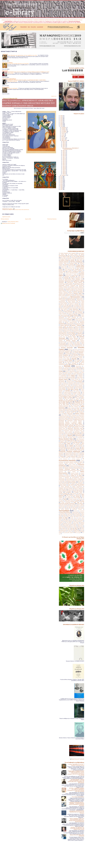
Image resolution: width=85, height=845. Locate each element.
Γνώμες (70, 319)
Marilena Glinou (76, 523)
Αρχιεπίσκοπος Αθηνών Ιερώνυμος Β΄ (73, 278)
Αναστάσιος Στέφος (79, 264)
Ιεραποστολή (65, 369)
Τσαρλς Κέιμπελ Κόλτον (69, 500)
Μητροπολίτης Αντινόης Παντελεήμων (77, 416)
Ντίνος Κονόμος (76, 448)
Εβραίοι (74, 341)
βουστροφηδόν (5, 87)
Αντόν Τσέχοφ (67, 269)
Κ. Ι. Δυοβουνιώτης (62, 375)
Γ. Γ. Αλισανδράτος (62, 300)
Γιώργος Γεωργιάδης (62, 313)
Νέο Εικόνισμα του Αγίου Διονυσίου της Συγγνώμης (18, 63)
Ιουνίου (63, 135)
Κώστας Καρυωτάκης (79, 387)
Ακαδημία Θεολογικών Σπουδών (67, 259)
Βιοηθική (65, 298)
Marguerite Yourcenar (67, 523)
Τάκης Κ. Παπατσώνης (76, 494)
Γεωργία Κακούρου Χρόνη (73, 301)
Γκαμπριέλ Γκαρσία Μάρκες (71, 318)
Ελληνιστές (71, 349)
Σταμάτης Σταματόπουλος (77, 486)
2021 (61, 122)
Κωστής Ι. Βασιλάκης (79, 388)
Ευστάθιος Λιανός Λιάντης (64, 357)
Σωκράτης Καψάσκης (63, 493)
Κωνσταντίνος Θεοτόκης (72, 382)
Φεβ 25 (64, 144)
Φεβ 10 (64, 166)
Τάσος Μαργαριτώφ (68, 497)
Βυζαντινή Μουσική (62, 299)
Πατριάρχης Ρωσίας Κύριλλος (74, 470)
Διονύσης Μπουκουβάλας (77, 335)
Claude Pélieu (62, 514)
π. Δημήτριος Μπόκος (64, 457)
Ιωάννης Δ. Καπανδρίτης (74, 372)
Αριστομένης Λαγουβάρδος (69, 276)
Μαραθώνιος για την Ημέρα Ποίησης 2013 (71, 401)
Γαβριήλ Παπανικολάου (71, 300)
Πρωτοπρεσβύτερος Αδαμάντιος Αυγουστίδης (67, 476)
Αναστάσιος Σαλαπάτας (69, 264)
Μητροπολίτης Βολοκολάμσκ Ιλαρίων (67, 417)
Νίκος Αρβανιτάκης (76, 442)
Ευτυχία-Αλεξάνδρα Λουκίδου (76, 357)
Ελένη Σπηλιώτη (81, 346)
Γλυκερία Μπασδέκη (62, 319)
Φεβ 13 (64, 162)
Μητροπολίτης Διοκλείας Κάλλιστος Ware (76, 418)
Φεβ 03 (64, 173)
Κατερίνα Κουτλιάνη (75, 379)
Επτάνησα (68, 353)
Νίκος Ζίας (68, 444)
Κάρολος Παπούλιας (71, 378)
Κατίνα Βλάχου (69, 380)
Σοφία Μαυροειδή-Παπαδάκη (64, 483)
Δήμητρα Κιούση (72, 324)
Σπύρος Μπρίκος (63, 485)
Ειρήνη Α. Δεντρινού (80, 341)
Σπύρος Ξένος (70, 485)
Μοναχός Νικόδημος (62, 435)
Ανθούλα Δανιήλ (80, 266)
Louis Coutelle (76, 522)
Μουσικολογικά (79, 435)
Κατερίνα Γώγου (80, 378)
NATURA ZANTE (21, 19)
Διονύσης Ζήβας (72, 334)
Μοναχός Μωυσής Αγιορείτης (77, 434)
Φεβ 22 (64, 150)
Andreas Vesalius (75, 512)
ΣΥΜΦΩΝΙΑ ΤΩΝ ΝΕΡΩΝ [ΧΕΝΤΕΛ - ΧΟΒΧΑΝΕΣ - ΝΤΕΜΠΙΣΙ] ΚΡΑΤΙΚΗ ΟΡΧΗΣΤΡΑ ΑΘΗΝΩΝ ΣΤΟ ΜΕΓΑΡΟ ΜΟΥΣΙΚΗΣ (76, 804)
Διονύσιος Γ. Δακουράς (73, 339)
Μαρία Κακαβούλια (74, 406)
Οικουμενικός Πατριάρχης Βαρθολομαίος (69, 451)
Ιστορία (61, 371)
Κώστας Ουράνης (70, 388)
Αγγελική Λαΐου (64, 254)
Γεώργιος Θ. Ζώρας (80, 302)
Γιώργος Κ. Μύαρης (71, 313)
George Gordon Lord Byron (68, 516)
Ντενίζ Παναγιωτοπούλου (65, 448)
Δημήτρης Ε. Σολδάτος (73, 326)
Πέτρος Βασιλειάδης (74, 474)
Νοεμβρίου (63, 128)
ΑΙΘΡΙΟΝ (46, 19)
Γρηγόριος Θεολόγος (79, 319)
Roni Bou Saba (74, 529)
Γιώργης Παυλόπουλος (68, 311)
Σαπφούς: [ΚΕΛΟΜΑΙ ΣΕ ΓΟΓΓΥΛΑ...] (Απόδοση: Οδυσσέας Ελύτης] (76, 765)
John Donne (61, 521)
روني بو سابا (77, 532)
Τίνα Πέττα (61, 500)
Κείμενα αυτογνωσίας (78, 380)
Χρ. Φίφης (65, 508)
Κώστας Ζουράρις (62, 387)
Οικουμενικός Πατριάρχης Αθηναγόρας (75, 450)
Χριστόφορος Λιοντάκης (77, 509)
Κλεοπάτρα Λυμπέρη (70, 381)
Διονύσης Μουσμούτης (65, 335)
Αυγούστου (63, 132)
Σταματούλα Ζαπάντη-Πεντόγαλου (65, 487)
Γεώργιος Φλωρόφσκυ (67, 305)
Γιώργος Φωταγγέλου (72, 317)
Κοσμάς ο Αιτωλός (62, 382)
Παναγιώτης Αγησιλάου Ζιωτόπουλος (66, 463)
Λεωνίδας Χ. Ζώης (76, 392)
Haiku (65, 519)
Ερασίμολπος (74, 353)
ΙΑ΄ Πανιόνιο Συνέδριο (74, 367)
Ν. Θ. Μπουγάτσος (80, 436)
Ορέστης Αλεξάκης (77, 452)
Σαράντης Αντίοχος (72, 482)
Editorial (64, 515)
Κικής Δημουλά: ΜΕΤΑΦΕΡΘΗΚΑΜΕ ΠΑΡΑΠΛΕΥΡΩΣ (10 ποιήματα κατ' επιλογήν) (76, 812)
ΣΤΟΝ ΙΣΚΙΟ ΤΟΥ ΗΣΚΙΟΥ (11, 19)
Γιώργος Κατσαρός (80, 313)
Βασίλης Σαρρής (76, 295)
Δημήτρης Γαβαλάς (62, 326)
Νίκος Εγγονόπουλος (25, 209)
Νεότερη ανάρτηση (5, 218)
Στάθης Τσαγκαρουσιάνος (79, 485)
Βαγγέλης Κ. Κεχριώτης (63, 292)
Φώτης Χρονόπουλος (73, 504)
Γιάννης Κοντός (73, 307)
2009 (61, 186)
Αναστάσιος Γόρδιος (63, 263)
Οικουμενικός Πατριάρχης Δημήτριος (65, 452)
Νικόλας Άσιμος (68, 442)
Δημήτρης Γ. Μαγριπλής (76, 325)
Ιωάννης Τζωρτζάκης (62, 374)
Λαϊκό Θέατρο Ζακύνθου (73, 389)
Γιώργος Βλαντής (69, 312)
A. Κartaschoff (81, 510)
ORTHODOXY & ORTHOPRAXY (9, 78)
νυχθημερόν (5, 54)
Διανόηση (80, 333)
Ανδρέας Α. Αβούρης (62, 265)
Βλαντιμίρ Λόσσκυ (72, 298)
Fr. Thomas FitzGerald (76, 515)
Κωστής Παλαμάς (62, 389)
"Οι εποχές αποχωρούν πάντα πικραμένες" (67, 253)
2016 (61, 177)
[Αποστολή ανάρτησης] (13, 208)
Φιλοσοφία (82, 501)
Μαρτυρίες (74, 411)
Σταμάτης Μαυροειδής (65, 486)
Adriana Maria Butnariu (65, 512)
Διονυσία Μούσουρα (73, 338)
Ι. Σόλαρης (66, 367)
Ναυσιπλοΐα (80, 437)
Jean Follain (72, 520)
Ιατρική (79, 368)
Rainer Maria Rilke (66, 529)
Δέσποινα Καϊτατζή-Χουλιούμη (71, 322)
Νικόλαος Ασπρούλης (80, 440)
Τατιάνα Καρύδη (77, 497)
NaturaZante (5, 70)
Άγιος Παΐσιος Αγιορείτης (65, 257)
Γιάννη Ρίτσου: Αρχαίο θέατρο (78, 796)
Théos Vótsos (70, 530)
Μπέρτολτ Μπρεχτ (62, 436)
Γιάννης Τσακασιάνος (67, 310)
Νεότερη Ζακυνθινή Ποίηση (66, 439)
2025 (61, 117)
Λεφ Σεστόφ (78, 391)
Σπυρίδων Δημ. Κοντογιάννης (77, 483)
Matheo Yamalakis (65, 524)
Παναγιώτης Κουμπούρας (73, 465)
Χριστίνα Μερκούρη (65, 509)
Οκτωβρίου (63, 130)
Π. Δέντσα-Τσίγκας (80, 456)
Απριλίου (63, 137)
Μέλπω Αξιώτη (64, 415)
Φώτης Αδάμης (80, 503)
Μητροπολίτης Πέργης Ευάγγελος (65, 427)
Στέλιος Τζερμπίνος (62, 489)
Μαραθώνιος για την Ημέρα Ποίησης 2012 (67, 400)
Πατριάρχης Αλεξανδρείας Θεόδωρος (67, 469)
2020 (61, 123)
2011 (61, 184)
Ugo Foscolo (76, 530)
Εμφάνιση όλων (53, 96)
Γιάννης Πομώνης (81, 308)
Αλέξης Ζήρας (72, 262)
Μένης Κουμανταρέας (73, 415)
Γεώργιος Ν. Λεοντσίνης (74, 303)
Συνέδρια (60, 492)
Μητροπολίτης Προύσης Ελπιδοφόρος (66, 429)
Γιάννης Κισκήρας (66, 307)
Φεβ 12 (64, 163)
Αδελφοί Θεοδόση (75, 257)
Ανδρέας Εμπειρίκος (71, 265)
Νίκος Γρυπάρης (76, 443)
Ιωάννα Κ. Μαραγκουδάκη (70, 371)
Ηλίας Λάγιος (67, 362)
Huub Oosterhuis (66, 520)
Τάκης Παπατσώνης (70, 495)
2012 (61, 182)
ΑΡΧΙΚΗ (3, 19)
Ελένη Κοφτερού (62, 346)
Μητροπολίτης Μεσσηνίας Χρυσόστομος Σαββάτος (70, 423)
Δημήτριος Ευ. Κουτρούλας (78, 331)
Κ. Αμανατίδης (80, 374)
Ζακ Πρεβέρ (67, 358)
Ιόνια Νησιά (72, 369)
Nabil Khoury (80, 525)
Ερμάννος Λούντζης (68, 354)
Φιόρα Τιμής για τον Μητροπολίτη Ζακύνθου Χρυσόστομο (71, 503)
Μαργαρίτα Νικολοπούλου (64, 405)
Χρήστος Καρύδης (80, 508)
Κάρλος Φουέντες (62, 378)
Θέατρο (67, 364)
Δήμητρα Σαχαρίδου (80, 324)
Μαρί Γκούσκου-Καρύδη (75, 405)
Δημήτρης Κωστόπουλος (73, 328)
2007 (61, 189)
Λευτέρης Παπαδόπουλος (69, 391)
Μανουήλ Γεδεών (79, 399)
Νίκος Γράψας (67, 443)
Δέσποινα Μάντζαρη (70, 323)
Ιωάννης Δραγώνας (68, 373)
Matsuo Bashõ (73, 524)
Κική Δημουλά (61, 381)
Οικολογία (63, 450)
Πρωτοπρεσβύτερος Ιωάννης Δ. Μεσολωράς (74, 478)
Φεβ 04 (64, 172)
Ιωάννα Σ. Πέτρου (80, 371)
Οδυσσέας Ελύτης (80, 449)
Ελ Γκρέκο (70, 342)
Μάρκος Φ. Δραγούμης (67, 411)
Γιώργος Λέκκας (73, 315)
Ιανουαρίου (63, 175)
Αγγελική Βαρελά (81, 253)
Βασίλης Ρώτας (69, 295)
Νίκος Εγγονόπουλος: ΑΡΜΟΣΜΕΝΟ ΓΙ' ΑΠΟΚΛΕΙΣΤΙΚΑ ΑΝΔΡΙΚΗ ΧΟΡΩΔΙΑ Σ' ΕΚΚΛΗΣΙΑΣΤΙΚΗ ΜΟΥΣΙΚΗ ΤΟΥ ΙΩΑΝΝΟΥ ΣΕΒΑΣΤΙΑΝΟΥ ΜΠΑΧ (28, 103)
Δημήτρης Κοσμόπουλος (69, 327)
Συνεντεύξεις (68, 492)
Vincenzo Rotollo (62, 531)
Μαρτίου (63, 139)
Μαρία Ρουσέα (80, 408)
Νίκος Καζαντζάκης (79, 445)
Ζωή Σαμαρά (77, 361)
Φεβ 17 (64, 157)
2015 (61, 178)
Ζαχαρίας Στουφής (68, 360)
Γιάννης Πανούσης (72, 308)
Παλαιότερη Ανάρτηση (51, 218)
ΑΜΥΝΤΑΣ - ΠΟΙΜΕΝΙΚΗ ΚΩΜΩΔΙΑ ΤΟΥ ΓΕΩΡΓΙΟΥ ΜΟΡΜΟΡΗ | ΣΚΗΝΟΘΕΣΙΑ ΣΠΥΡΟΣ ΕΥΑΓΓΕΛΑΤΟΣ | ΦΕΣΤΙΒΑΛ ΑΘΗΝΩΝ (75, 790)
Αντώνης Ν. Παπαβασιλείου (73, 271)
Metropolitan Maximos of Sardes (70, 525)
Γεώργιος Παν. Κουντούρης (73, 304)
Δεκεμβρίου (63, 127)
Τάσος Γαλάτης (68, 496)
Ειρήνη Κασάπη (63, 342)
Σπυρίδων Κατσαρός (62, 484)
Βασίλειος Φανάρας (62, 294)
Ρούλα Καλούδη (62, 479)
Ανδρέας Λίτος (63, 266)
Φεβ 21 (64, 151)
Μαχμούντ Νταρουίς (70, 412)
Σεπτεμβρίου (64, 131)
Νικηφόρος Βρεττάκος (70, 440)
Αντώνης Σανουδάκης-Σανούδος (72, 272)
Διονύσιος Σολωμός (71, 340)
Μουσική (70, 435)
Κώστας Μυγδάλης (62, 388)
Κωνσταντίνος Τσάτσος (63, 386)
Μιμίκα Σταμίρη (77, 433)
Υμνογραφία (77, 500)
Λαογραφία (67, 390)
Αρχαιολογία (65, 277)
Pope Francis (77, 528)
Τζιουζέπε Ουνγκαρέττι (73, 499)
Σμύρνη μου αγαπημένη (12, 88)
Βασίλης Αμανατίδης (71, 294)
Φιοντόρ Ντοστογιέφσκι (66, 502)
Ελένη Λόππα (74, 346)
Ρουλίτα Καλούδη (69, 479)
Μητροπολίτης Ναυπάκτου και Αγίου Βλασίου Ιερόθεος (70, 424)
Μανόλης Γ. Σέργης (75, 398)
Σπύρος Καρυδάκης (80, 484)
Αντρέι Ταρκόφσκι (75, 269)
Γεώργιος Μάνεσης (63, 303)
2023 (61, 119)
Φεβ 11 (64, 164)
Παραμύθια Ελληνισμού (78, 468)
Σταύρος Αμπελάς (76, 487)
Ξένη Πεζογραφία (70, 449)
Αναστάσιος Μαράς (73, 263)
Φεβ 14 (64, 160)
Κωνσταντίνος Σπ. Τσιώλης (65, 385)
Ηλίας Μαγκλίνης (75, 362)
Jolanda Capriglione (68, 521)
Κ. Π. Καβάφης (71, 375)
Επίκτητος (76, 349)
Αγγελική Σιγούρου (74, 254)
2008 (61, 188)
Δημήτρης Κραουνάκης (63, 328)
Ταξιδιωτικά (78, 495)
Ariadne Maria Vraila (76, 513)
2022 (61, 120)
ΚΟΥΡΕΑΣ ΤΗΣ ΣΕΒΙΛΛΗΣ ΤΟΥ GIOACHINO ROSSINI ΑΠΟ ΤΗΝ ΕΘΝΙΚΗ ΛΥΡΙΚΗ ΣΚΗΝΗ (77, 828)
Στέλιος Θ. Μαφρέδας (79, 488)
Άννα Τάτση (72, 268)
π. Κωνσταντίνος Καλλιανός (71, 459)
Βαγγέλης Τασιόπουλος (73, 292)
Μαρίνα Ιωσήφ (76, 409)
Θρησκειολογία (78, 366)
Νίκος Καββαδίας (70, 445)
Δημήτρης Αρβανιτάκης (64, 325)
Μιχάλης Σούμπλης (66, 434)
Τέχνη (64, 499)
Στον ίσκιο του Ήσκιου (7, 62)
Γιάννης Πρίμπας (63, 309)
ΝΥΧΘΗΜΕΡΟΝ (29, 19)
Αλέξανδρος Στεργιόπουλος (64, 262)
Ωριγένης (75, 510)
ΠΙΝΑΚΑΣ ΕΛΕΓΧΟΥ (78, 19)
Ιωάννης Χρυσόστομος (72, 374)
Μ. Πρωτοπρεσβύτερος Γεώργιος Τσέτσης (67, 396)
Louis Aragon (68, 522)
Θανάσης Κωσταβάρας (72, 363)
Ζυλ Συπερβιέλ (77, 360)
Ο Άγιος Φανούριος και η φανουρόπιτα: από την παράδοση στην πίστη (22, 55)
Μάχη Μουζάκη (62, 412)
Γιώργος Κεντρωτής (64, 315)
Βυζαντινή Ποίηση (70, 299)
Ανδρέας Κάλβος (80, 265)
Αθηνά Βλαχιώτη (81, 258)
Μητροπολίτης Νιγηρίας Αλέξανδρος (66, 425)
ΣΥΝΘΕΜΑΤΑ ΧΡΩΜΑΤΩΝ (38, 19)
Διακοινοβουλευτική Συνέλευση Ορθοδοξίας (67, 333)
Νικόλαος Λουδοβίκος (73, 441)
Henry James (77, 519)
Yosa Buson (69, 531)
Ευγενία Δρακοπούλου (74, 355)
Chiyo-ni (82, 513)
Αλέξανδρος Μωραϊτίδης (63, 261)
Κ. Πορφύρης (80, 375)
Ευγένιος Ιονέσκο (67, 356)
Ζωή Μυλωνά (69, 361)
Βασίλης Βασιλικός (79, 294)
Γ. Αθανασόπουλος (79, 299)
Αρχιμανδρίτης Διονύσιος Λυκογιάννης (67, 285)
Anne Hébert (68, 513)
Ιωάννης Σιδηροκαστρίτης (78, 373)
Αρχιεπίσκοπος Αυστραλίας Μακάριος (66, 283)
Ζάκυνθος (74, 359)
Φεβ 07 (64, 169)
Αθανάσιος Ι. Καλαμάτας (72, 258)
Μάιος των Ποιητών (68, 397)
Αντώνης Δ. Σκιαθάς (68, 270)
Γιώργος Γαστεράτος (78, 312)
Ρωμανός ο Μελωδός (78, 479)
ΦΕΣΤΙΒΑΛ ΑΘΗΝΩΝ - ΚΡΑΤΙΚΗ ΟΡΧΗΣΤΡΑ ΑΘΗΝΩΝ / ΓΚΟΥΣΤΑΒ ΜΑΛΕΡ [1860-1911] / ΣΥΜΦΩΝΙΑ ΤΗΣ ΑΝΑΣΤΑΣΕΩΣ (76, 781)
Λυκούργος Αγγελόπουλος (70, 395)
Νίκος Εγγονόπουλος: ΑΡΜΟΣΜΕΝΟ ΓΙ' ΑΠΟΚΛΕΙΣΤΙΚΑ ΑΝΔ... (70, 149)
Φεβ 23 (64, 146)
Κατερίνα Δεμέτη (63, 379)
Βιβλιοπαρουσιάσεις (75, 297)
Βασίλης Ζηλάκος (62, 295)
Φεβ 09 (64, 167)
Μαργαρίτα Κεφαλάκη (78, 404)
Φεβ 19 (64, 154)
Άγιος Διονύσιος (80, 256)
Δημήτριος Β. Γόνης (67, 331)
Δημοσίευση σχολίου (6, 216)
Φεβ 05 (64, 171)
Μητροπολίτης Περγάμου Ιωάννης (75, 426)
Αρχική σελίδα (28, 218)
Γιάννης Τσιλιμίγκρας (76, 310)
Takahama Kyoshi (63, 530)
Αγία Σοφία (73, 256)
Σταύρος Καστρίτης (69, 488)
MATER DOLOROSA (68, 19)
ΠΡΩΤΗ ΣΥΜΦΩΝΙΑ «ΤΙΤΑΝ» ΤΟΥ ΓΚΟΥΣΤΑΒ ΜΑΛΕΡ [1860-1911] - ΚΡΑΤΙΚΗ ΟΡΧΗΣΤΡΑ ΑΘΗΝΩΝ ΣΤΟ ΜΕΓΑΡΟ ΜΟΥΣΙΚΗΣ (76, 820)
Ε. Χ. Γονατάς (68, 341)
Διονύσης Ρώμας (62, 336)
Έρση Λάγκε (75, 354)
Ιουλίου (63, 133)
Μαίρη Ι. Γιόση (77, 397)
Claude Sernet (69, 514)
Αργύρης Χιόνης (69, 275)
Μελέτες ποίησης (79, 413)
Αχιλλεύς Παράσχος (62, 291)
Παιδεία (81, 462)
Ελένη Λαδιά (68, 346)
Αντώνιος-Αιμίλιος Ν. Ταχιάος (70, 274)
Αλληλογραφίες (80, 262)
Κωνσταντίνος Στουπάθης (77, 385)
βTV (63, 19)
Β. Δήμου (70, 291)
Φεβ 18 (64, 155)
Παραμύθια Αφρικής (68, 468)
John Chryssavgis (79, 520)
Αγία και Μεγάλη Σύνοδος (64, 256)
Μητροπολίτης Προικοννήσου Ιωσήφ (75, 428)
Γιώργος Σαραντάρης (68, 316)
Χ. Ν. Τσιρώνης (81, 504)
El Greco (69, 515)
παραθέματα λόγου (21, 4)
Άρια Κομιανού (76, 275)
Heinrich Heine (70, 519)
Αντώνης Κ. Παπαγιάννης (78, 270)
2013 (61, 181)
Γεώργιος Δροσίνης (71, 302)
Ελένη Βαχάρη (77, 342)
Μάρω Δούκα (80, 411)
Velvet (82, 530)
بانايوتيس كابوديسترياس (68, 532)
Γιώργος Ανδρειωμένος (79, 311)
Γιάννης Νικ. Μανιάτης (64, 308)
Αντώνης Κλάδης (62, 271)
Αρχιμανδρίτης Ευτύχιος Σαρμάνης (75, 286)
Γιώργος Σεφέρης (76, 316)
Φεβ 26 (64, 142)
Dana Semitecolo (77, 514)
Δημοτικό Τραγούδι (79, 332)
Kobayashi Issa (62, 522)
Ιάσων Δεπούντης (74, 368)
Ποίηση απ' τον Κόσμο (76, 475)
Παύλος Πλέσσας (72, 471)
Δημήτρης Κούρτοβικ (79, 327)
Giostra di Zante (63, 518)
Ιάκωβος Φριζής (66, 368)
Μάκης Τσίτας (67, 398)
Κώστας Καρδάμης (70, 387)
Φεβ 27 (64, 141)
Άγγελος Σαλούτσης (70, 255)
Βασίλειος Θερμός (78, 293)
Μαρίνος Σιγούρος (70, 410)
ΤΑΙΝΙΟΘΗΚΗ (58, 19)
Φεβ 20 (64, 153)
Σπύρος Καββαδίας (71, 484)
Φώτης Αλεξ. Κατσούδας (63, 504)
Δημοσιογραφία (71, 332)
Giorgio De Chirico (79, 516)
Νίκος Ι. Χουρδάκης (75, 444)
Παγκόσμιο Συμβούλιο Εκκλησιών (71, 462)
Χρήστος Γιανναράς (72, 508)
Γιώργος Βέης (61, 312)
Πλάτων (67, 475)
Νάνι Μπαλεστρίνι (63, 437)
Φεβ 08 (64, 168)
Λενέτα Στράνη (76, 390)
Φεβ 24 (64, 145)
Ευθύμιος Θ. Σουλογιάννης (78, 356)
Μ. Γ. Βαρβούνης (80, 395)
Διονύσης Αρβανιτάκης (63, 334)
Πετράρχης (67, 474)
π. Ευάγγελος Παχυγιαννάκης (75, 457)
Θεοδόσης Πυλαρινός (74, 364)
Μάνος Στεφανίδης (69, 399)
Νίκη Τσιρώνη (62, 440)
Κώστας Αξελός (71, 386)
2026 (61, 115)
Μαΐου (62, 136)
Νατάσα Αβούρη (73, 437)
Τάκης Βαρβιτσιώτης (66, 494)
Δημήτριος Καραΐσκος (63, 332)
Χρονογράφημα (64, 510)
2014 (61, 180)
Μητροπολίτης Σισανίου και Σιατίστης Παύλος (73, 430)
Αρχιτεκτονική (61, 290)
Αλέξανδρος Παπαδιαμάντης (76, 261)
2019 (61, 124)
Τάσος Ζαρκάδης (76, 496)
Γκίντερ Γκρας (80, 318)
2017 (61, 176)
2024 (61, 118)
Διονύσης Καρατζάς (80, 334)
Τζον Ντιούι (81, 499)
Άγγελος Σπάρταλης (79, 255)
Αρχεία (72, 277)
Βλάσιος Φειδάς (80, 298)
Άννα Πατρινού (65, 268)
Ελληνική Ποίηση (18, 209)
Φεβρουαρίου (64, 140)
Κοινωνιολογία (79, 381)
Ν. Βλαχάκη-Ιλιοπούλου (71, 436)
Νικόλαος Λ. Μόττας (64, 441)
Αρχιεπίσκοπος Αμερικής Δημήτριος (74, 282)
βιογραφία (60, 298)
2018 (61, 126)
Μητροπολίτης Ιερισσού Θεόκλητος (74, 420)
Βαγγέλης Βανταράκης (78, 291)
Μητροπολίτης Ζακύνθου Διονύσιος (66, 419)
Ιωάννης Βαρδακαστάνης (63, 372)
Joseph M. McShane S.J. (78, 521)
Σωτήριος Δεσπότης (72, 493)
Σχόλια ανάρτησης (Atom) (13, 221)
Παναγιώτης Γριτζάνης (71, 464)
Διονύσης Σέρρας (72, 336)
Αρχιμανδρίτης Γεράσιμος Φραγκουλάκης (75, 284)
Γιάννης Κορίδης (81, 307)
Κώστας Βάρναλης (79, 386)
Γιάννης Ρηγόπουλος (73, 309)
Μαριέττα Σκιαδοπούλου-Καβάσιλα (65, 409)
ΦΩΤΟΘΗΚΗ (52, 19)
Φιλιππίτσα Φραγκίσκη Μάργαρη (72, 501)
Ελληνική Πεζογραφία (67, 347)
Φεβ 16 (64, 158)
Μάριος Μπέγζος (78, 410)
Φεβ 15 (64, 159)
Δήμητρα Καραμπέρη (64, 324)
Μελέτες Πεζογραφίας (68, 413)
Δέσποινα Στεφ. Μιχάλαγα (79, 323)
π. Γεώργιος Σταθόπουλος (71, 456)
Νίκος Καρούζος (62, 446)
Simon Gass (82, 529)
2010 (61, 185)
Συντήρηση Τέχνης (78, 492)
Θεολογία (67, 366)
